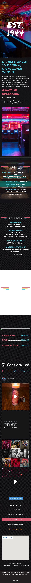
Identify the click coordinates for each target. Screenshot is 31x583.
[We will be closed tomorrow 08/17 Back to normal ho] (15, 425)
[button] (28, 2)
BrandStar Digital (23, 574)
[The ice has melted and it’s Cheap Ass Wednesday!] (15, 482)
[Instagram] (14, 581)
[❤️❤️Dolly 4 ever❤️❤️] (15, 396)
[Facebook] (17, 581)
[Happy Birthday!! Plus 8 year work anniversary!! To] (15, 453)
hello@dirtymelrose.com (15, 514)
